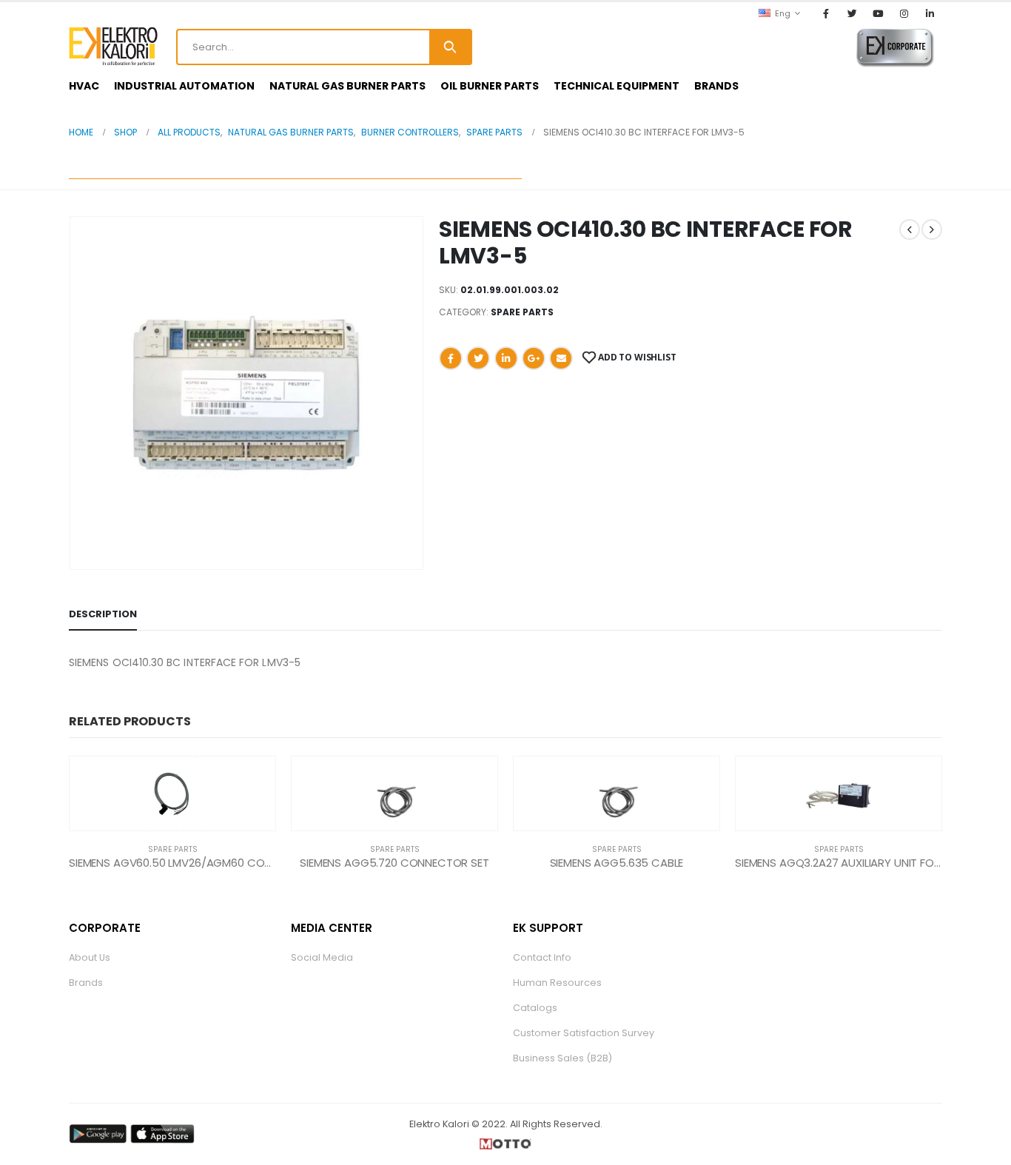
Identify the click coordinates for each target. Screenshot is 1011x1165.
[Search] (450, 47)
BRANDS (716, 85)
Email (561, 358)
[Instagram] (904, 13)
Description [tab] (103, 614)
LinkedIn (506, 358)
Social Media (322, 957)
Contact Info (542, 957)
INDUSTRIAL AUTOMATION (184, 85)
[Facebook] (826, 13)
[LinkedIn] (930, 13)
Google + (533, 358)
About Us (89, 957)
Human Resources (557, 982)
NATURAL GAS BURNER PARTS (347, 85)
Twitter (478, 358)
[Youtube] (878, 13)
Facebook (451, 358)
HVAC (84, 85)
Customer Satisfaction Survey (583, 1033)
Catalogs (535, 1007)
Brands (86, 982)
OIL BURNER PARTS (489, 85)
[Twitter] (852, 13)
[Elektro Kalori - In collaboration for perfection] (113, 46)
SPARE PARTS (522, 312)
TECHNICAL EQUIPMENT (616, 85)
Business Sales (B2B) (562, 1058)
